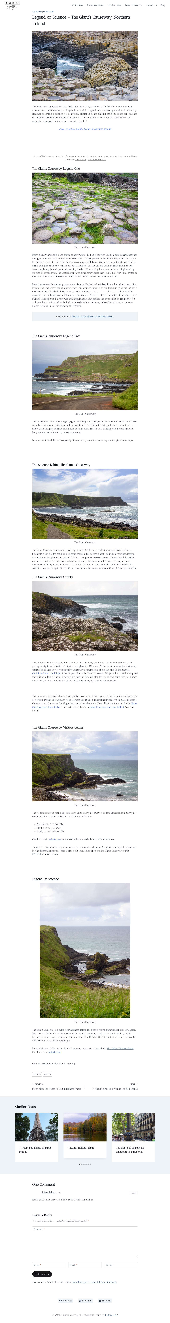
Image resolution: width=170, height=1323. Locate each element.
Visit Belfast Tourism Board (120, 1048)
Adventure (37, 12)
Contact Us (151, 5)
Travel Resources (133, 5)
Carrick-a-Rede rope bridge (46, 673)
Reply (133, 1193)
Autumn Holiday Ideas (81, 1147)
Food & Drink (114, 5)
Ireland (47, 1074)
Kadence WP (111, 1315)
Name (37, 1265)
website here (54, 839)
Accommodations (95, 5)
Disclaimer (80, 159)
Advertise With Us (97, 159)
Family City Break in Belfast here (92, 316)
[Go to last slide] (19, 1137)
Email (73, 1265)
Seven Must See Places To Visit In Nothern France (56, 1086)
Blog (163, 5)
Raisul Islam (48, 1192)
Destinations (77, 5)
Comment (39, 1229)
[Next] (150, 1137)
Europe (37, 1074)
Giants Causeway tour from (103, 707)
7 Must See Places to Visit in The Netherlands (115, 1086)
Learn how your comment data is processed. (94, 1282)
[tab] (79, 1164)
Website (110, 1265)
